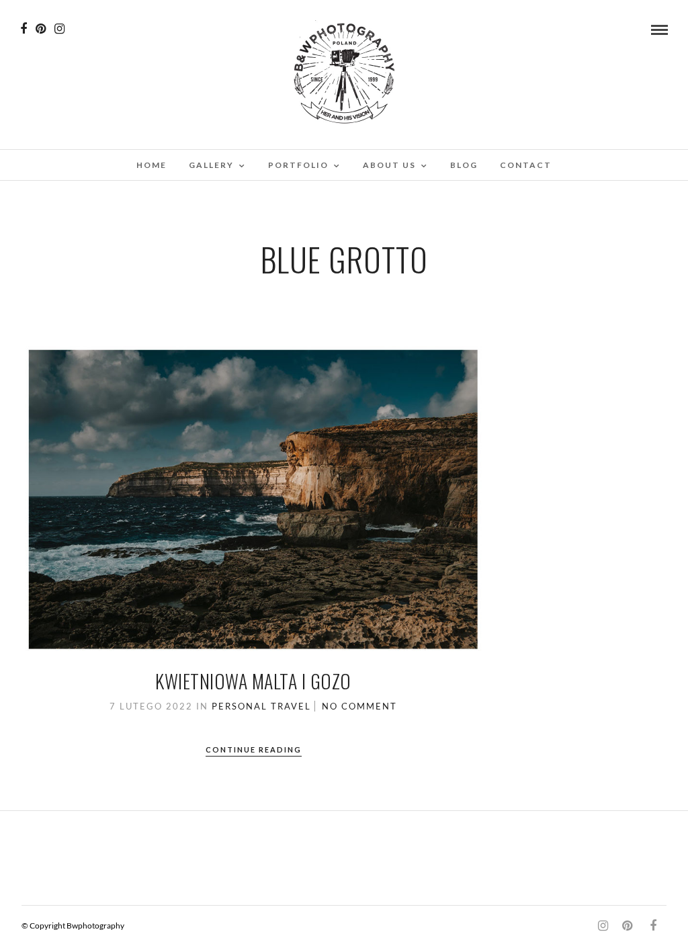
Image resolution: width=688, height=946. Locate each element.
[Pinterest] (41, 29)
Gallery (211, 165)
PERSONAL (239, 706)
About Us (389, 165)
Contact (526, 165)
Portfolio (298, 165)
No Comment (359, 706)
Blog (464, 165)
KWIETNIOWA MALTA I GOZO (253, 681)
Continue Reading (254, 749)
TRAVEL (291, 706)
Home (151, 165)
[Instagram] (59, 29)
